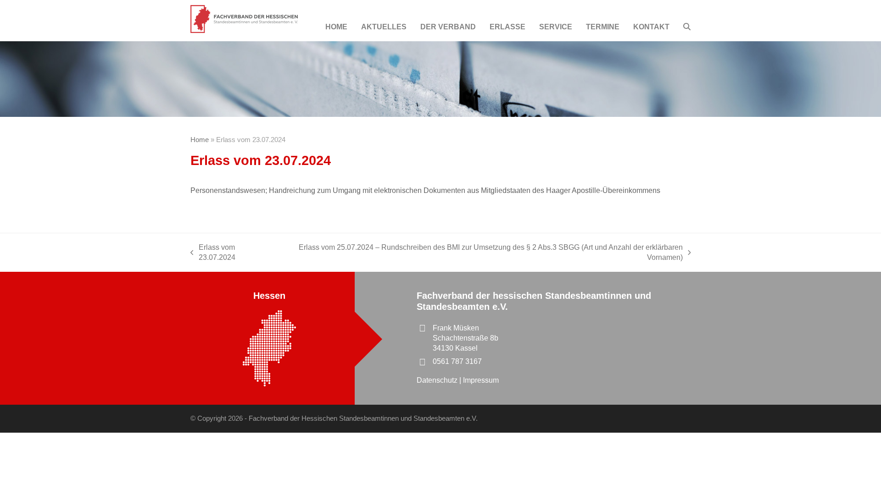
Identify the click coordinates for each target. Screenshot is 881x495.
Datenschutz (438, 380)
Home (199, 139)
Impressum (481, 380)
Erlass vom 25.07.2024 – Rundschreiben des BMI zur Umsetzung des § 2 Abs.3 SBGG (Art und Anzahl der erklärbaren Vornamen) (481, 253)
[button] (686, 27)
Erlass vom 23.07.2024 (212, 253)
